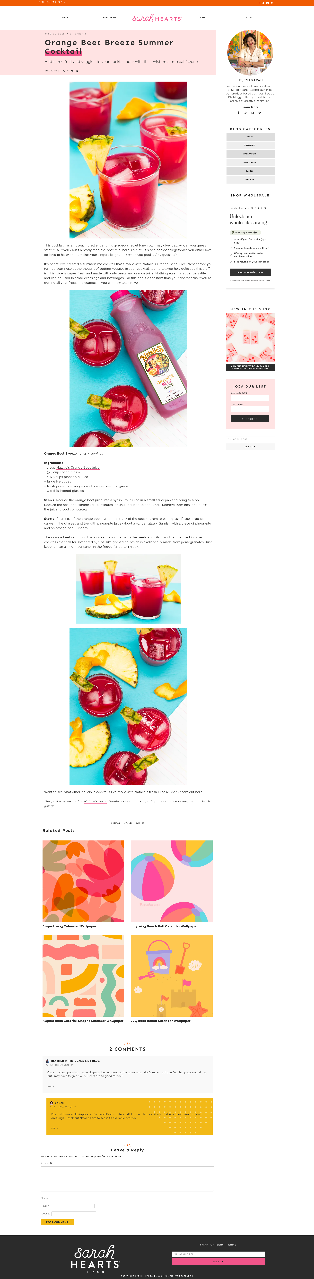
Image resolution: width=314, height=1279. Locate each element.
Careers (217, 1244)
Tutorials (250, 145)
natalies (128, 823)
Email (45, 1206)
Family (249, 171)
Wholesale (110, 18)
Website (46, 1213)
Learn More (250, 107)
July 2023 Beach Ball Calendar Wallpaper (164, 926)
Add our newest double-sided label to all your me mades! (250, 367)
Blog (249, 18)
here (198, 792)
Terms (231, 1244)
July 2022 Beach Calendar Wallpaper (161, 1021)
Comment (48, 1163)
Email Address (241, 393)
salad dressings (87, 278)
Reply (50, 1086)
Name (45, 1198)
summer (140, 823)
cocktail (115, 823)
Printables (250, 162)
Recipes (249, 179)
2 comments (78, 34)
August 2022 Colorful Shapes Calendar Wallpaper (83, 1021)
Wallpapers (250, 154)
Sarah (59, 1102)
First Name (237, 405)
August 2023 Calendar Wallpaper (70, 926)
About (204, 18)
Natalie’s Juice (95, 801)
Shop (65, 18)
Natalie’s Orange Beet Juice (164, 264)
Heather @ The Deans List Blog (75, 1060)
